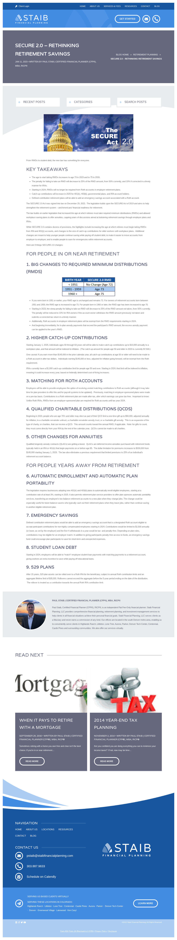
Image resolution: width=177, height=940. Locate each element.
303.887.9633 (36, 866)
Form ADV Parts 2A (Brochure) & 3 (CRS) (77, 931)
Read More (32, 761)
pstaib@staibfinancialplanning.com (50, 855)
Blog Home (122, 54)
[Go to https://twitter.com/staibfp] (22, 922)
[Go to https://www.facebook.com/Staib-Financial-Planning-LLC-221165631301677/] (19, 922)
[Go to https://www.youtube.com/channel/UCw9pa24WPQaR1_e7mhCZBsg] (25, 922)
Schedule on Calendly (41, 876)
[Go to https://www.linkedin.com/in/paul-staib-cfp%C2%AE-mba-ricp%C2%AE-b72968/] (16, 922)
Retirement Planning (145, 54)
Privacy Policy (101, 931)
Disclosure (112, 931)
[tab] (37, 102)
